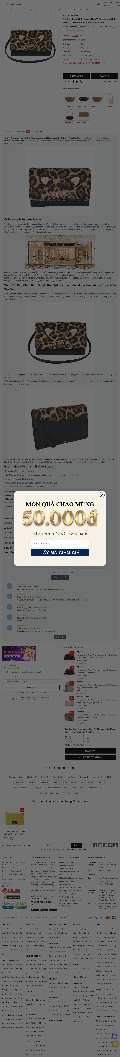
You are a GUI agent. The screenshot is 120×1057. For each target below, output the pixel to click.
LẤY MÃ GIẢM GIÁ (60, 552)
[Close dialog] (102, 495)
